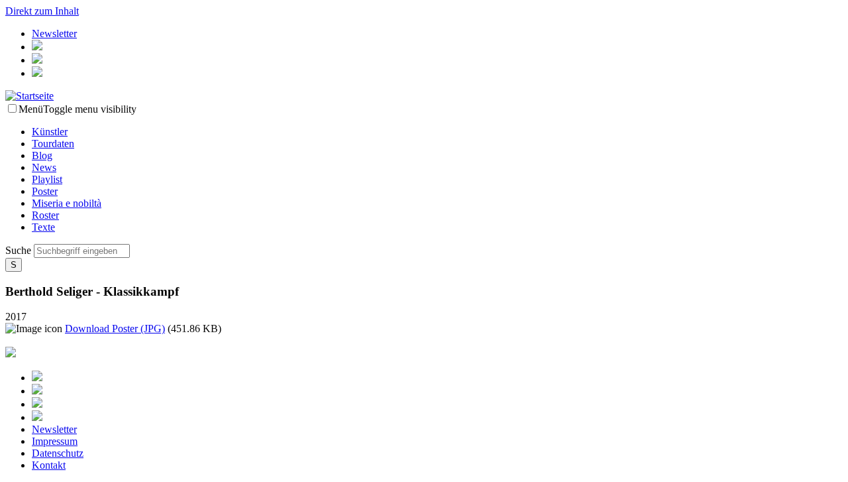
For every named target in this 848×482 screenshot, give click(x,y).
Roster (45, 215)
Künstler (50, 131)
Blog (42, 155)
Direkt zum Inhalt (42, 11)
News (44, 167)
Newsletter (54, 33)
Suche (19, 250)
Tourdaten (53, 143)
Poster (45, 191)
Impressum (55, 441)
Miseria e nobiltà (66, 203)
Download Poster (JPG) (115, 328)
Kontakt (49, 465)
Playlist (47, 179)
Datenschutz (57, 453)
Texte (43, 227)
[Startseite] (29, 95)
